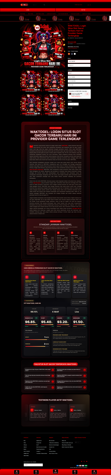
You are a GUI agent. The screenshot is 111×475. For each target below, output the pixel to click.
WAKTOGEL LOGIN (40, 13)
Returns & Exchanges (54, 444)
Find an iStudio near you (67, 442)
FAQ (50, 449)
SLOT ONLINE (72, 77)
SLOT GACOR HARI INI (63, 13)
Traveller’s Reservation (41, 453)
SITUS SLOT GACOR (75, 13)
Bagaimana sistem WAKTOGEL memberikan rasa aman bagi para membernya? (37, 382)
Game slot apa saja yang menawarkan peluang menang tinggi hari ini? (37, 376)
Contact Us (51, 447)
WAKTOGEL (22, 13)
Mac (25, 440)
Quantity (70, 101)
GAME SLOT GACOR (86, 13)
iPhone (25, 444)
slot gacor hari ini (76, 208)
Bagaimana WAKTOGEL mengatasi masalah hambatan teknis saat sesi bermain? (69, 376)
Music (25, 449)
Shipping (74, 43)
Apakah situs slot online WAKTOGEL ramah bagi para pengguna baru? (36, 387)
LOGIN (27, 9)
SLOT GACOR (72, 61)
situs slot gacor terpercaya (36, 169)
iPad (25, 442)
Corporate (38, 442)
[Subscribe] (41, 464)
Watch (25, 447)
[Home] (24, 4)
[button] (22, 13)
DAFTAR (83, 9)
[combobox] (55, 5)
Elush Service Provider (41, 447)
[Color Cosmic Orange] (69, 54)
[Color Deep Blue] (72, 54)
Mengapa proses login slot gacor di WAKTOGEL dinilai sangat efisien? (37, 370)
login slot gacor (37, 182)
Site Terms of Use (53, 453)
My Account (51, 440)
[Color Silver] (75, 54)
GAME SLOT (26, 453)
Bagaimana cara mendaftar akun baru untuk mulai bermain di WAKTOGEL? (69, 387)
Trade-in (38, 451)
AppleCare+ (39, 440)
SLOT (70, 73)
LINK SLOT (71, 65)
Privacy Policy (52, 451)
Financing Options (40, 449)
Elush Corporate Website (67, 447)
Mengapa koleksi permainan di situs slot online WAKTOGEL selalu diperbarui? (69, 382)
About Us (64, 440)
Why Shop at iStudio (66, 444)
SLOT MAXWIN (72, 81)
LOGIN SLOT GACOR (51, 13)
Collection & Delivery (54, 442)
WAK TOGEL (30, 13)
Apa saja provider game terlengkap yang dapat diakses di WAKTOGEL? (68, 370)
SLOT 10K (71, 85)
